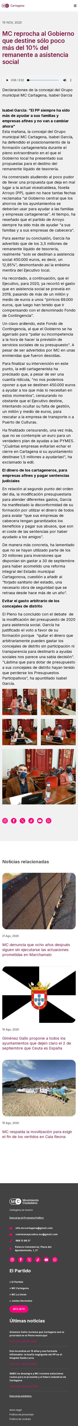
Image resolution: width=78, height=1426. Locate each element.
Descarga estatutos (20, 1396)
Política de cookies (20, 1419)
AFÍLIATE (19, 1309)
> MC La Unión (18, 1294)
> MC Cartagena (19, 1288)
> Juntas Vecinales (20, 1300)
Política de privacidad (21, 1414)
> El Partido (16, 1282)
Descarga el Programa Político (26, 1217)
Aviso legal (15, 1409)
